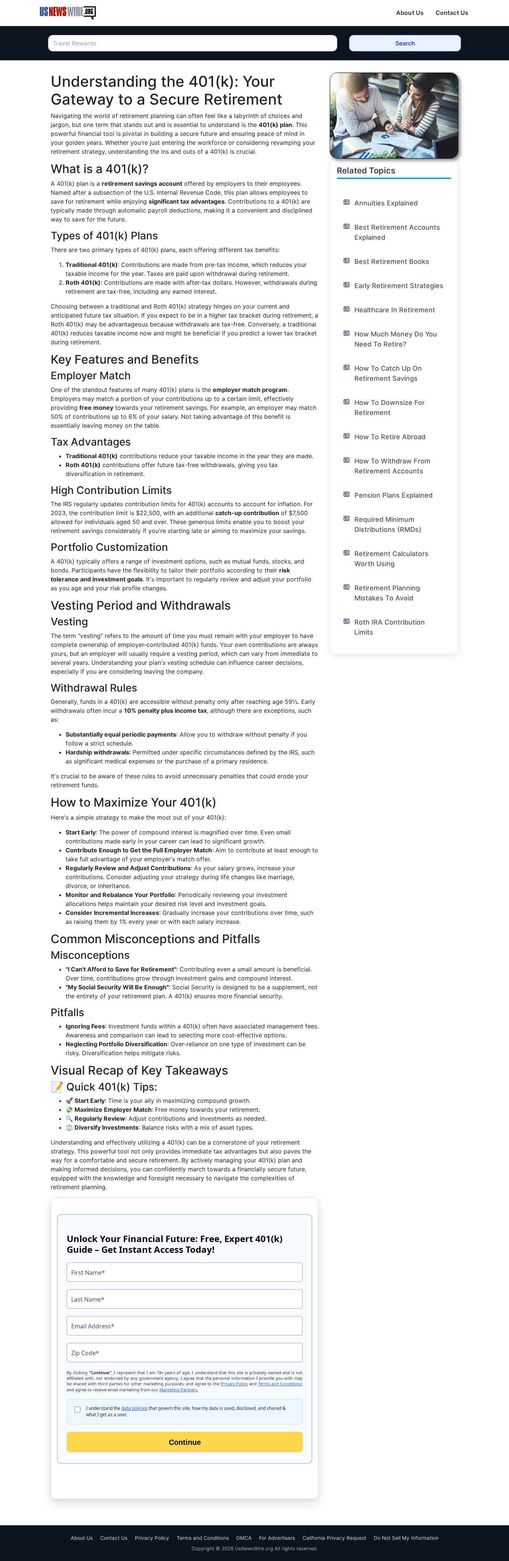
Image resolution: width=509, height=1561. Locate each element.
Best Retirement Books (391, 261)
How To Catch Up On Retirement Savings (388, 373)
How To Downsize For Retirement (389, 407)
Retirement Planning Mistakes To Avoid (387, 593)
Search (405, 43)
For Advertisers (277, 1538)
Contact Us (452, 12)
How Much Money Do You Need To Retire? (395, 339)
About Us (410, 12)
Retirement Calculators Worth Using (391, 559)
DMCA (244, 1538)
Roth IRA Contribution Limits (389, 627)
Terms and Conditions (203, 1538)
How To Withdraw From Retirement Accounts (392, 466)
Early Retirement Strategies (398, 286)
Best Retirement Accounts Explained (397, 232)
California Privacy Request (334, 1538)
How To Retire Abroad (390, 437)
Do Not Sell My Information (406, 1538)
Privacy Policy (152, 1538)
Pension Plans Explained (393, 495)
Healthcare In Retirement (394, 310)
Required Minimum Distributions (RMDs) (387, 524)
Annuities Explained (386, 203)
